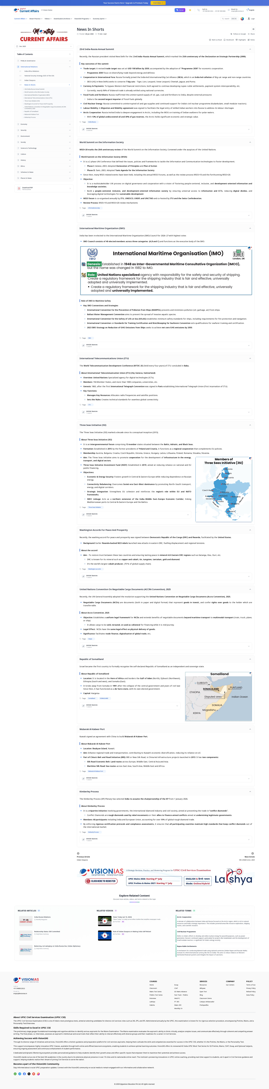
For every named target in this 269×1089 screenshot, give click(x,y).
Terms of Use (250, 985)
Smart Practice (34, 19)
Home (152, 985)
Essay (176, 985)
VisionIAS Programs (81, 19)
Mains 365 (177, 1005)
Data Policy (250, 995)
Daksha (152, 1005)
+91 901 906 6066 (220, 11)
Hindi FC (177, 998)
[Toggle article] (250, 49)
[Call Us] (198, 10)
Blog (201, 995)
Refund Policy (251, 992)
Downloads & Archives (62, 19)
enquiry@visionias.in (20, 993)
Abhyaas (202, 988)
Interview (153, 998)
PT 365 (176, 1002)
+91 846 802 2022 (208, 11)
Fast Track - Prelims (181, 995)
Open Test (203, 992)
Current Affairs (19, 19)
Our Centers (230, 985)
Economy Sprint (99, 19)
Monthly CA (178, 1008)
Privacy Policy (251, 988)
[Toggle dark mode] (190, 10)
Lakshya (152, 1002)
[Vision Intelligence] (242, 18)
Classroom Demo (206, 998)
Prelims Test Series (156, 995)
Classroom (153, 988)
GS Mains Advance (180, 992)
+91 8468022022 (19, 988)
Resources (203, 985)
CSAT (176, 988)
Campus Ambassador (207, 1002)
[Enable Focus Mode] (253, 29)
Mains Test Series (156, 992)
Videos (47, 19)
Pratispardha (204, 1005)
